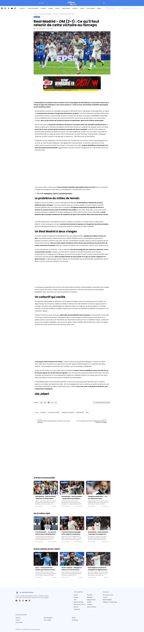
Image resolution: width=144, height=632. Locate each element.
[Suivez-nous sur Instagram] (5, 8)
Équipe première (66, 8)
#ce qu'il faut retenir (54, 412)
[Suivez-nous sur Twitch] (15, 8)
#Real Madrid (79, 412)
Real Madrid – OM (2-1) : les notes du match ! (58, 193)
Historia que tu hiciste (79, 604)
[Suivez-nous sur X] (8, 8)
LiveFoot (18, 620)
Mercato (57, 8)
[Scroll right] (102, 8)
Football (82, 8)
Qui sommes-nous (108, 595)
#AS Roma (43, 412)
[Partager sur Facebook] (48, 402)
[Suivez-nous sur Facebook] (2, 8)
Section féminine (91, 8)
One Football (19, 622)
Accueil (35, 14)
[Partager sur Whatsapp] (45, 402)
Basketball (89, 597)
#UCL (87, 412)
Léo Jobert (51, 29)
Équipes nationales (79, 602)
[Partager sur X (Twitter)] (41, 402)
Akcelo (73, 617)
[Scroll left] (17, 8)
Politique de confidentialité (110, 602)
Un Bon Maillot (47, 620)
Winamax (18, 617)
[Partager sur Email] (52, 402)
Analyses (50, 8)
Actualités (43, 8)
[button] (41, 3)
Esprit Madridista (48, 617)
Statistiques (77, 609)
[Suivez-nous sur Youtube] (12, 8)
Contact (105, 597)
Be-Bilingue (75, 620)
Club (75, 599)
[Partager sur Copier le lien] (55, 402)
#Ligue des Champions (68, 412)
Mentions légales (107, 599)
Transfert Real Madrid (32, 8)
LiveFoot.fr (22, 8)
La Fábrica (74, 8)
